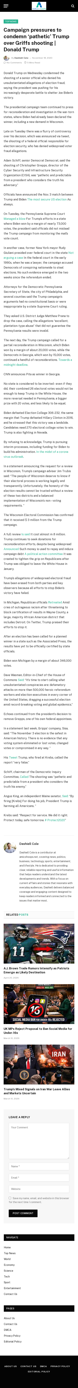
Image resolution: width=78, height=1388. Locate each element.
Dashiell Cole (21, 58)
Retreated (55, 602)
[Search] (72, 6)
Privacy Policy (12, 1335)
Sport (7, 1282)
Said (21, 680)
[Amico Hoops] (39, 6)
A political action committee (43, 554)
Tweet (13, 757)
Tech (7, 1276)
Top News (11, 21)
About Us (9, 1318)
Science (8, 1270)
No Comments (14, 62)
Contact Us (10, 1294)
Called (24, 777)
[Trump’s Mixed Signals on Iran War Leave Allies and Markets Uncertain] (39, 1064)
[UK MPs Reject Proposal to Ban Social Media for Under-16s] (39, 1004)
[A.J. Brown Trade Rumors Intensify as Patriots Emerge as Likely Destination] (39, 944)
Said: (65, 796)
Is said (25, 534)
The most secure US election (47, 199)
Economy (9, 1264)
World (7, 1259)
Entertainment (12, 1288)
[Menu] (6, 6)
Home (7, 1247)
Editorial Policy (12, 1341)
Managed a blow (14, 218)
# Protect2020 (55, 820)
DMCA (7, 1329)
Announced (11, 549)
